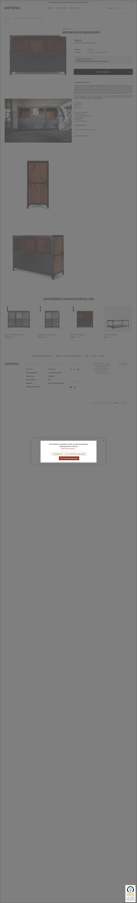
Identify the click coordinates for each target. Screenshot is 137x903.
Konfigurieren (58, 454)
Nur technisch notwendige (75, 454)
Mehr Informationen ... (68, 448)
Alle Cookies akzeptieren (69, 458)
